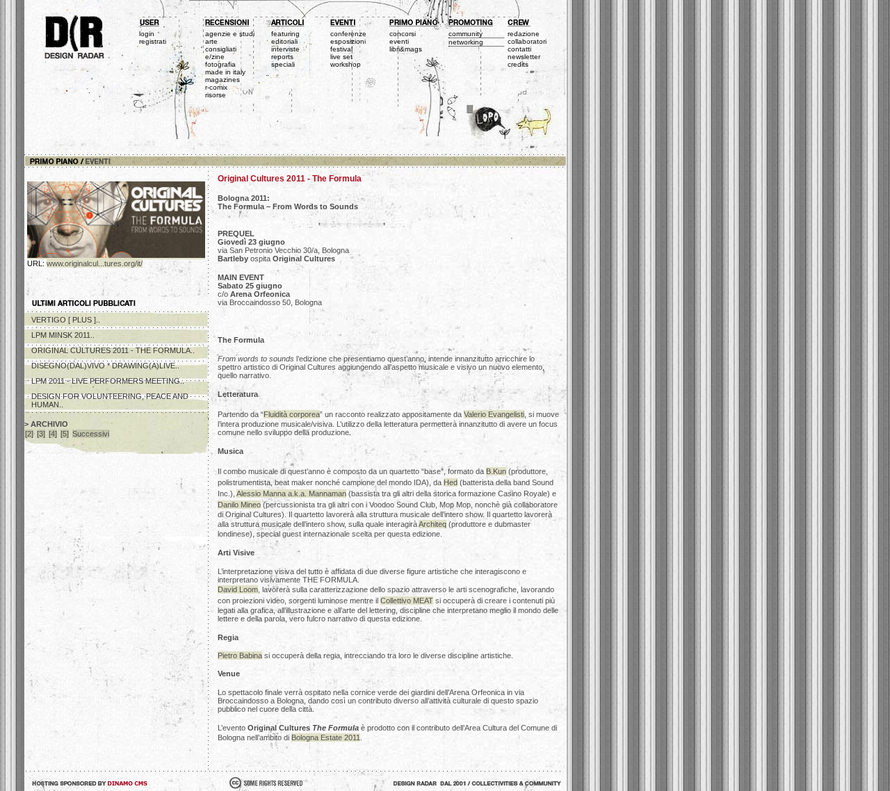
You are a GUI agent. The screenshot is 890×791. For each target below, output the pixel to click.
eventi (399, 41)
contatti (519, 49)
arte (211, 41)
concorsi (402, 34)
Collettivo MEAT (406, 600)
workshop (345, 64)
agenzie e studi (229, 34)
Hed (451, 482)
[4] (53, 434)
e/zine (215, 56)
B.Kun (496, 471)
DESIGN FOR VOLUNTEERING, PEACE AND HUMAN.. (109, 400)
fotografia (220, 64)
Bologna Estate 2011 (325, 737)
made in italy (225, 72)
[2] (29, 434)
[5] (64, 434)
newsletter (524, 56)
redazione (524, 34)
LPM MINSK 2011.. (63, 335)
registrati (152, 41)
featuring (285, 34)
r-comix (216, 87)
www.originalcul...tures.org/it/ (95, 263)
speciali (283, 64)
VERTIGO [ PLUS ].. (65, 320)
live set (341, 56)
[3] (41, 434)
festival (341, 49)
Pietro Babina (240, 655)
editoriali (284, 41)
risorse (215, 95)
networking (465, 42)
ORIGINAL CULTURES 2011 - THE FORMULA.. (113, 350)
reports (282, 56)
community (465, 34)
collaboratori (527, 41)
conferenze (348, 34)
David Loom (238, 589)
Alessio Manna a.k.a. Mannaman (291, 493)
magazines (222, 79)
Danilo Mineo (239, 504)
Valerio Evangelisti (494, 414)
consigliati (220, 49)
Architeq (432, 524)
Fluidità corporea (292, 414)
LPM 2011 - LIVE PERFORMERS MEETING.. (107, 381)
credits (518, 64)
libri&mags (405, 49)
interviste (285, 49)
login (146, 34)
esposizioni (348, 41)
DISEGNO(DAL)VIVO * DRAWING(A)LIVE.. (105, 365)
